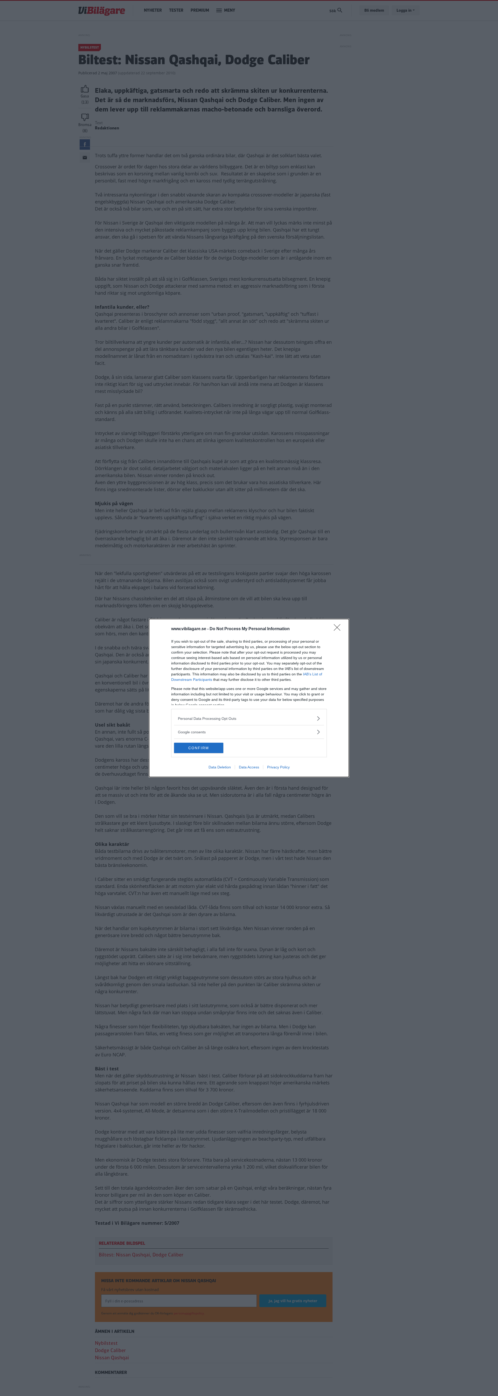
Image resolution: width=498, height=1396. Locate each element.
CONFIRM (198, 748)
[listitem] (249, 718)
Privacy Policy (278, 767)
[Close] (339, 629)
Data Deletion (220, 767)
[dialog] (249, 698)
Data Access (249, 767)
